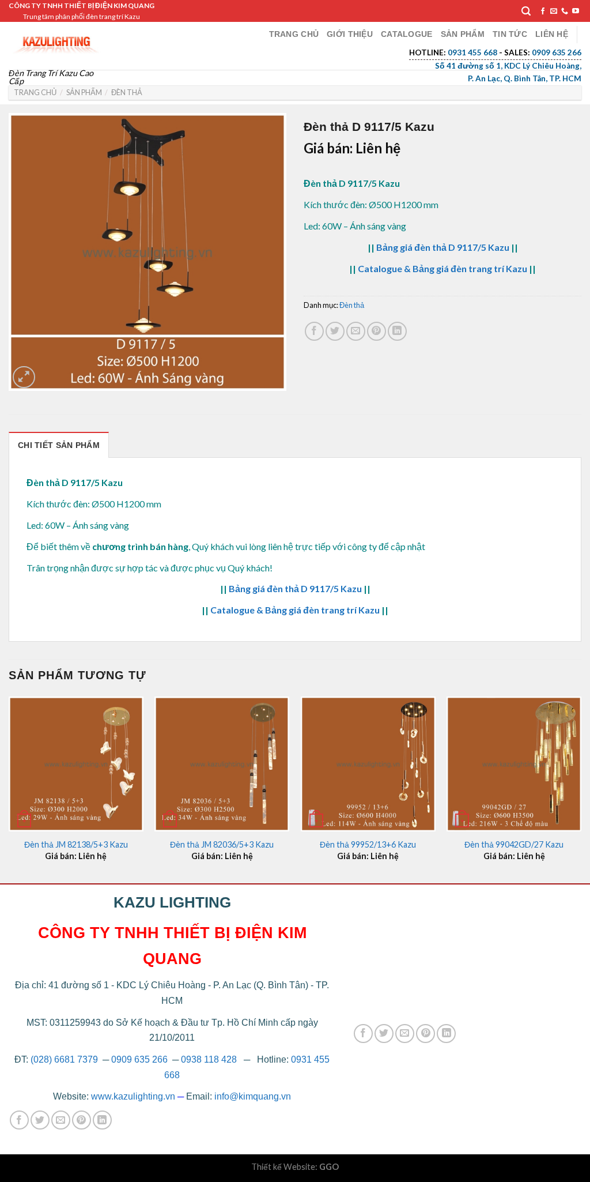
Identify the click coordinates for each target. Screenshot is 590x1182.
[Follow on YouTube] (575, 11)
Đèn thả (126, 92)
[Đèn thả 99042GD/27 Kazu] (514, 764)
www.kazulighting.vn (133, 1096)
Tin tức (510, 34)
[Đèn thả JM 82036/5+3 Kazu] (221, 764)
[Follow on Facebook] (542, 11)
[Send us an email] (553, 11)
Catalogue (407, 34)
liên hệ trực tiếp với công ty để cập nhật (346, 546)
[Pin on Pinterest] (376, 331)
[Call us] (564, 11)
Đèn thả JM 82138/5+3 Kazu (76, 844)
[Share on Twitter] (335, 331)
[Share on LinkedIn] (397, 331)
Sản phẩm (463, 34)
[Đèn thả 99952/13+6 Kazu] (368, 764)
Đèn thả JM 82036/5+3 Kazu (222, 844)
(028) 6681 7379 (65, 1059)
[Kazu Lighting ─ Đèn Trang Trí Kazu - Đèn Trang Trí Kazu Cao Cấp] (56, 42)
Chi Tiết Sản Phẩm (59, 445)
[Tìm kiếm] (526, 11)
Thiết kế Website (283, 1167)
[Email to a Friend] (355, 331)
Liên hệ (551, 34)
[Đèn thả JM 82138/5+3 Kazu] (76, 764)
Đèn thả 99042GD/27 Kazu (513, 844)
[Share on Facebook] (314, 331)
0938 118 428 (209, 1059)
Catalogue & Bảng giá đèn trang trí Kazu (442, 268)
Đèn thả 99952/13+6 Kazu (368, 844)
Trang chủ (294, 34)
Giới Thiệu (350, 34)
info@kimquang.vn (252, 1096)
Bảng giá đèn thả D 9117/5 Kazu (442, 247)
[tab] (59, 445)
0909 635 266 (139, 1059)
